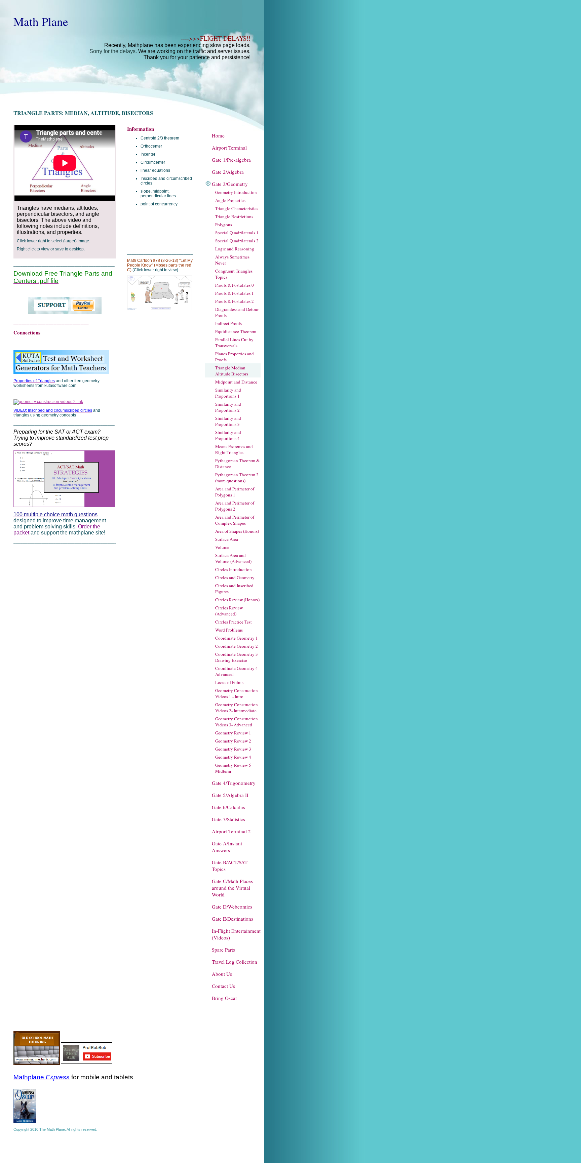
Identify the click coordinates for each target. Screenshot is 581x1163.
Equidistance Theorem (235, 331)
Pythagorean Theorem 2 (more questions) (237, 478)
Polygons (223, 225)
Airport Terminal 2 (231, 831)
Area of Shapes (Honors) (237, 531)
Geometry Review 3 (233, 749)
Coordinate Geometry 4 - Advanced (237, 671)
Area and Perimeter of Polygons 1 (234, 492)
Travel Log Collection (234, 961)
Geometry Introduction (236, 192)
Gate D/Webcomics (232, 906)
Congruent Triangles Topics (234, 274)
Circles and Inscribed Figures (234, 589)
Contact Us (223, 985)
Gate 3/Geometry (230, 184)
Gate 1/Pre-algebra (231, 159)
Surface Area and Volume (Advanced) (233, 558)
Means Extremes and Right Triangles (234, 449)
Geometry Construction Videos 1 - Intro (236, 693)
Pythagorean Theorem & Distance (237, 463)
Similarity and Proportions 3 (228, 421)
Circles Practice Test (233, 622)
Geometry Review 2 (233, 741)
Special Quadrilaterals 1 (237, 233)
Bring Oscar (224, 998)
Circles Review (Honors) (237, 600)
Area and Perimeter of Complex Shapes (234, 520)
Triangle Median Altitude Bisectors (231, 371)
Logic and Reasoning (234, 249)
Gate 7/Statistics (228, 819)
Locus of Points (229, 682)
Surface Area (226, 539)
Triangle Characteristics (236, 208)
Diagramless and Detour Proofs (237, 312)
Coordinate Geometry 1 (236, 638)
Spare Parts (223, 949)
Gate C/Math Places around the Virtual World (232, 888)
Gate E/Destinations (232, 918)
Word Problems (229, 630)
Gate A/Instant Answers (227, 846)
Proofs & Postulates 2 (234, 301)
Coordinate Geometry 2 (236, 646)
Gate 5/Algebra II (230, 795)
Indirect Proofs (228, 323)
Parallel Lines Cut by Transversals (234, 342)
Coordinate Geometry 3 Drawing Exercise (236, 657)
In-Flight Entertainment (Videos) (236, 934)
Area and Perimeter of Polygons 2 (234, 506)
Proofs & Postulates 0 (234, 285)
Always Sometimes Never (232, 260)
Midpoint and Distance (236, 382)
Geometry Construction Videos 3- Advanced (236, 722)
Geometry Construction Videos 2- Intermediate (236, 707)
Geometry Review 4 (233, 757)
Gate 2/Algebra (228, 171)
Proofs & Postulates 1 (234, 293)
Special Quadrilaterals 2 (237, 241)
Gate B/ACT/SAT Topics (229, 865)
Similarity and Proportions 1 (228, 393)
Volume (222, 547)
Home (218, 135)
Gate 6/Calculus (228, 807)
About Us (222, 973)
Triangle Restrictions (234, 216)
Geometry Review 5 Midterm (233, 768)
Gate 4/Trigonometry (234, 782)
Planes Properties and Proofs (234, 357)
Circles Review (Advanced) (229, 611)
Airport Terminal (229, 147)
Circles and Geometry (235, 577)
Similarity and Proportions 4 (228, 435)
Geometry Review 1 (233, 733)
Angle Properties (230, 200)
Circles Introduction (233, 569)
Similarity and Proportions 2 (228, 407)
